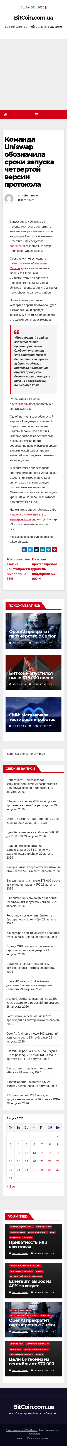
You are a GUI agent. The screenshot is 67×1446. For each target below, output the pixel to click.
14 (42, 1152)
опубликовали (19, 403)
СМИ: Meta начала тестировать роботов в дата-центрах (32, 719)
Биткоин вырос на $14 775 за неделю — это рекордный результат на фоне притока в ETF (31, 1054)
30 (57, 1169)
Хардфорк (15, 1238)
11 (18, 1152)
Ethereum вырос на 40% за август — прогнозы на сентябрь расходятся (32, 1288)
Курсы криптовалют (38, 1438)
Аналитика (15, 1349)
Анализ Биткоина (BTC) (37, 1344)
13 (34, 1152)
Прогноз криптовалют (21, 1271)
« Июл (10, 1186)
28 (42, 1169)
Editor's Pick (16, 1344)
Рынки (39, 1271)
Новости (45, 1316)
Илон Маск (25, 1310)
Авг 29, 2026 (20, 1253)
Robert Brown (30, 195)
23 (57, 1161)
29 (49, 1169)
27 (34, 1169)
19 (26, 1161)
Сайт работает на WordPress (22, 1430)
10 (10, 1152)
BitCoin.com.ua (33, 17)
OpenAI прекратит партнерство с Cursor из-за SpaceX (32, 636)
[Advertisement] (33, 75)
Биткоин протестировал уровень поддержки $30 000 (44, 569)
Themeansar (33, 1433)
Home (19, 1438)
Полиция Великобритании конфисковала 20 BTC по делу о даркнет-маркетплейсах (28, 849)
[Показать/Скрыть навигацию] (36, 115)
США (52, 1232)
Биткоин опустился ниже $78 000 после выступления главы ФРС (31, 680)
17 (10, 1161)
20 (34, 1161)
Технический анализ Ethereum (26, 1277)
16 (57, 1152)
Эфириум (27, 1238)
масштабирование (37, 1232)
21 (42, 1161)
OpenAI (13, 1310)
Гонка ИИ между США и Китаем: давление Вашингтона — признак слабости (29, 985)
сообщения (17, 246)
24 (10, 1169)
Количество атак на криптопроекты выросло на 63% (19, 569)
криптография (17, 1232)
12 (26, 1152)
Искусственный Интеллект (24, 1316)
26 (26, 1169)
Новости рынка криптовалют (25, 1266)
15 (49, 1152)
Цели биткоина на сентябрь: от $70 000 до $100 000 (31, 1364)
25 (18, 1169)
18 (18, 1161)
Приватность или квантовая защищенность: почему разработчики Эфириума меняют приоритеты (31, 783)
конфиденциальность (21, 1227)
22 (49, 1161)
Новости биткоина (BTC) (36, 1349)
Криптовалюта (43, 1227)
